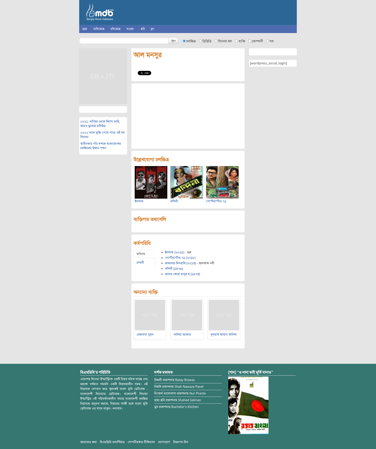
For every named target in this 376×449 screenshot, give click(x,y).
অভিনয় (140, 254)
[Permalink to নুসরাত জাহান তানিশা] (224, 315)
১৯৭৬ (178, 269)
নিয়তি (157, 387)
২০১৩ (191, 263)
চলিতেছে (116, 29)
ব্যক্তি (241, 41)
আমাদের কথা (88, 442)
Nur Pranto (197, 393)
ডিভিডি (207, 41)
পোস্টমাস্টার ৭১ (216, 201)
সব (272, 41)
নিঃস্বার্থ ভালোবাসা (165, 393)
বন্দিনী (174, 201)
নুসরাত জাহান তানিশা (224, 334)
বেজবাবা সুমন (145, 334)
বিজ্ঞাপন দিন (180, 442)
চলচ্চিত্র (191, 41)
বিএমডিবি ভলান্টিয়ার (112, 442)
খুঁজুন (173, 40)
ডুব (156, 407)
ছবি (143, 29)
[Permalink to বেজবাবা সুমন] (150, 315)
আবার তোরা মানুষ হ (177, 274)
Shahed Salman (189, 400)
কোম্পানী (257, 41)
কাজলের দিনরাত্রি (175, 263)
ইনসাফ (139, 201)
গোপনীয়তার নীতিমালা (141, 442)
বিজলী (158, 380)
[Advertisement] (188, 116)
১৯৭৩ (195, 274)
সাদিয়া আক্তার (182, 334)
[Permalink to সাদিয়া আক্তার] (187, 315)
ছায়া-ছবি (159, 400)
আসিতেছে (98, 29)
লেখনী (140, 262)
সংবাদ (130, 29)
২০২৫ (179, 252)
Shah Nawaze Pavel (189, 387)
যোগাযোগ (164, 442)
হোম (84, 29)
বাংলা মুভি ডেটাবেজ (118, 13)
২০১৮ (191, 258)
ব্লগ (152, 29)
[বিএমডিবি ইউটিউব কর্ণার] (248, 405)
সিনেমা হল (225, 41)
